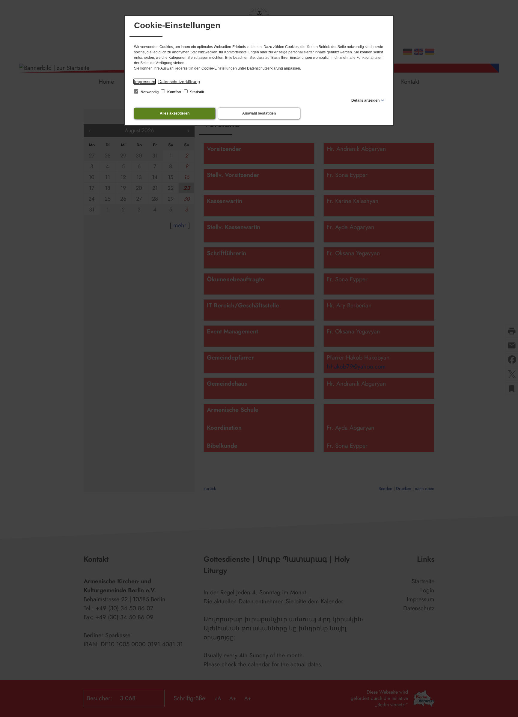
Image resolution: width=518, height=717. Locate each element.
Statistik (196, 92)
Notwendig (149, 92)
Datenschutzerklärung (179, 81)
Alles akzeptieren (174, 113)
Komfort (174, 92)
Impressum (144, 81)
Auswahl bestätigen (259, 113)
